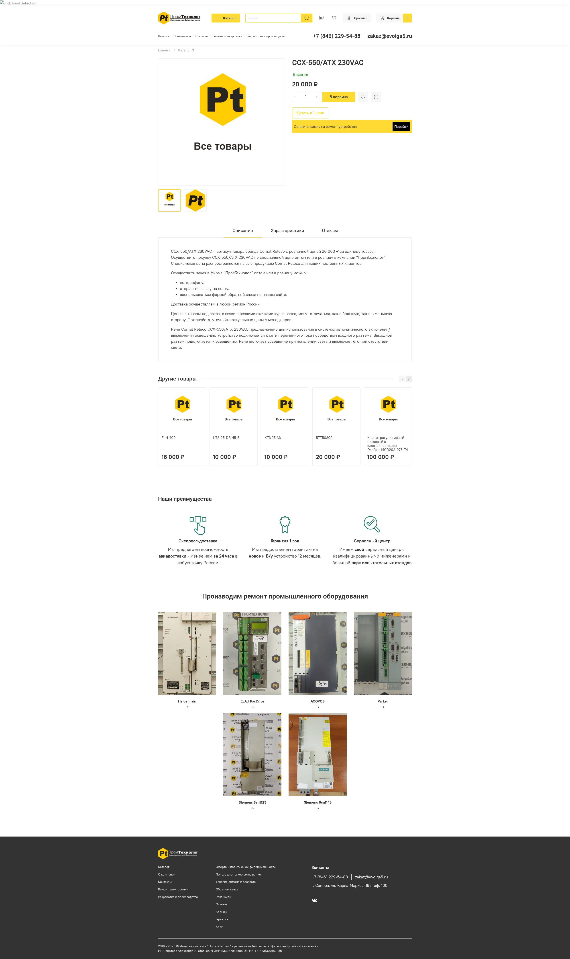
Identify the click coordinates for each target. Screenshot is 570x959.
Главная (164, 50)
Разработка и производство (266, 36)
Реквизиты (223, 897)
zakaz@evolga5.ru (389, 36)
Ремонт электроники (227, 36)
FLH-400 (169, 437)
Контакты (201, 36)
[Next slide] (278, 122)
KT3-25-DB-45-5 (226, 437)
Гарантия (222, 919)
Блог (219, 927)
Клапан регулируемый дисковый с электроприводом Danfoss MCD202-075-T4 (387, 443)
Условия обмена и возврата (236, 882)
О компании (182, 36)
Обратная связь (227, 889)
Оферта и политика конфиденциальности (246, 867)
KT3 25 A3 (273, 437)
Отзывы (221, 904)
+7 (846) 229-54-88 (336, 36)
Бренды (221, 912)
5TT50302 (324, 437)
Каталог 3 (186, 50)
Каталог (229, 18)
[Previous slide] (165, 122)
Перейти (401, 126)
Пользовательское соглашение (238, 874)
